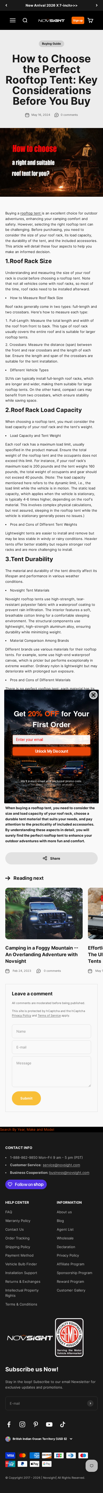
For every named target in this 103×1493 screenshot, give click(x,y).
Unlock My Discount (51, 751)
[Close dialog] (93, 695)
